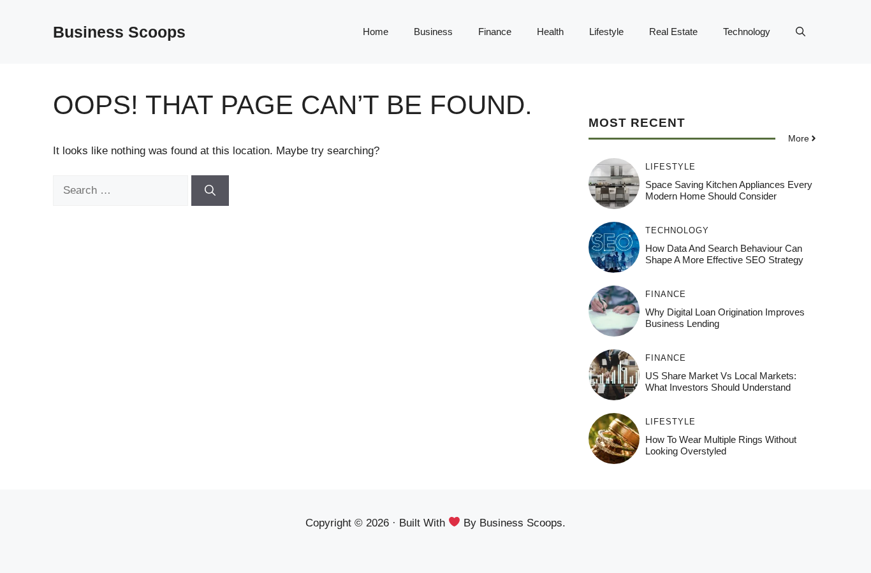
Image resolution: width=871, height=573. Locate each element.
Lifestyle (606, 31)
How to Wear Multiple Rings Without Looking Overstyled (720, 445)
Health (550, 31)
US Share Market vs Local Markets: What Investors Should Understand (720, 381)
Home (375, 31)
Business (433, 31)
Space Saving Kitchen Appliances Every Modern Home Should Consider (728, 190)
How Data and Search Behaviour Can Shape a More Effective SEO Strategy (724, 254)
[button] (800, 32)
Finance (494, 31)
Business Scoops (119, 32)
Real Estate (673, 31)
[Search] (210, 190)
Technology (746, 31)
